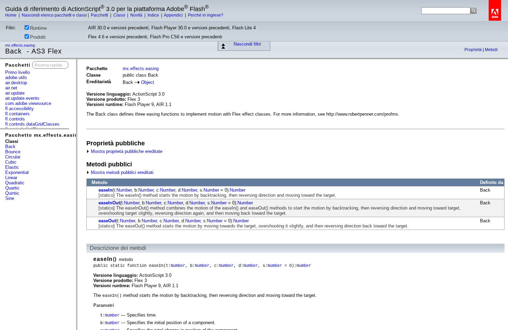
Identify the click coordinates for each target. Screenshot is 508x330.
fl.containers (17, 113)
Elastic (12, 167)
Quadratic (15, 182)
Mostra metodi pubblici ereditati (121, 172)
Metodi (491, 49)
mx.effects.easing (20, 45)
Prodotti (38, 37)
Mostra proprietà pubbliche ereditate (126, 151)
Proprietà (473, 49)
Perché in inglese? (205, 15)
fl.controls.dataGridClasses (32, 124)
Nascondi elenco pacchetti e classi (54, 15)
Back (10, 146)
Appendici (174, 15)
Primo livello (17, 72)
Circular (12, 156)
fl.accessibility (19, 108)
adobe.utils (16, 77)
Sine (9, 198)
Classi (119, 15)
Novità (136, 15)
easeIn (105, 190)
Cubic (11, 162)
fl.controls (15, 119)
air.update (15, 93)
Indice (154, 15)
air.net (11, 87)
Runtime (38, 28)
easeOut (107, 220)
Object (147, 82)
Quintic (12, 193)
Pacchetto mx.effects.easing (43, 135)
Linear (11, 177)
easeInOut (109, 202)
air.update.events (22, 98)
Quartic (12, 188)
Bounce (12, 151)
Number (124, 190)
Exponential (17, 172)
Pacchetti (100, 15)
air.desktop (16, 82)
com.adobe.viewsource (28, 103)
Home (11, 15)
